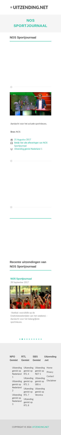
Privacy (50, 372)
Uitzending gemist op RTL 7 (28, 392)
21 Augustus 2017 (22, 140)
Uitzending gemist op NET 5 (40, 371)
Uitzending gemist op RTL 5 (28, 381)
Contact (50, 376)
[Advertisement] (30, 64)
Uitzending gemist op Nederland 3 (17, 399)
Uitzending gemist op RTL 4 (28, 371)
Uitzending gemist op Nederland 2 (17, 386)
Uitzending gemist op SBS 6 (40, 381)
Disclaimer (51, 381)
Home (49, 368)
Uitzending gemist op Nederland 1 (17, 372)
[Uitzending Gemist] (30, 7)
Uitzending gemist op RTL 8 (28, 402)
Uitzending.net (40, 427)
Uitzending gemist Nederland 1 (28, 149)
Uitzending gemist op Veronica (40, 392)
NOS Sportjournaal (21, 279)
